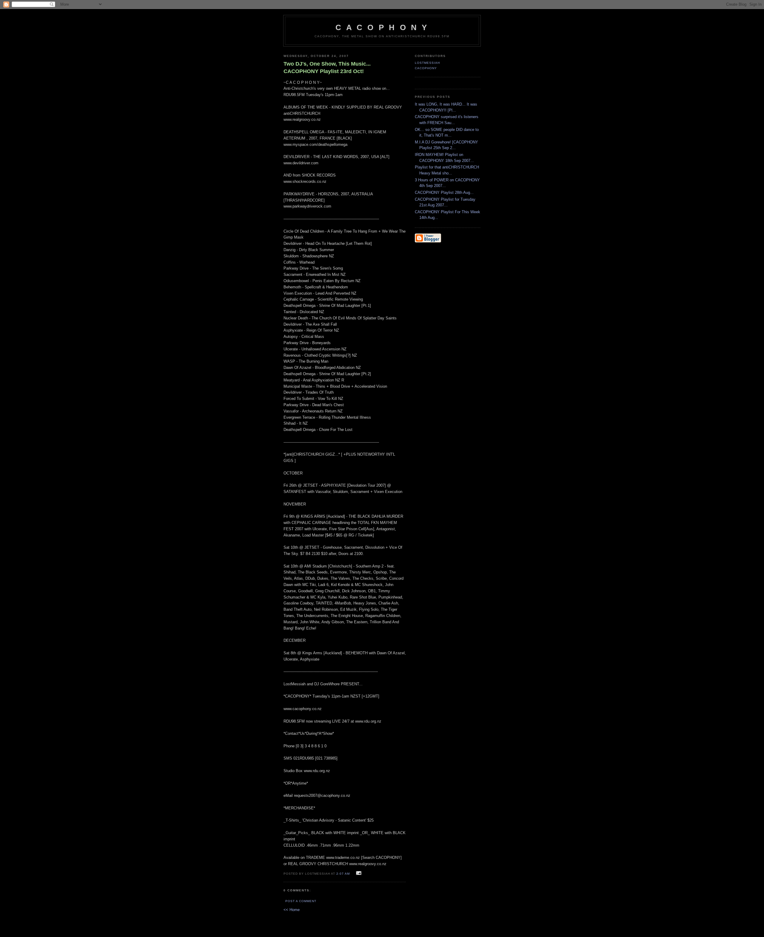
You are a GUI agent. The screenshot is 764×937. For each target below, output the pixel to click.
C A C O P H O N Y (381, 27)
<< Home (292, 909)
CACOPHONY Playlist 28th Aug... (444, 192)
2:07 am (343, 873)
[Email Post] (358, 873)
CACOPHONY (426, 68)
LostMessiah (427, 62)
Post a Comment (300, 901)
